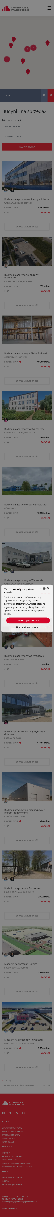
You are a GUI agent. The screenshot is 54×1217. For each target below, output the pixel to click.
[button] (27, 627)
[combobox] (44, 588)
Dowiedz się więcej (20, 613)
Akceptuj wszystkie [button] (28, 620)
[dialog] (27, 608)
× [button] (48, 588)
